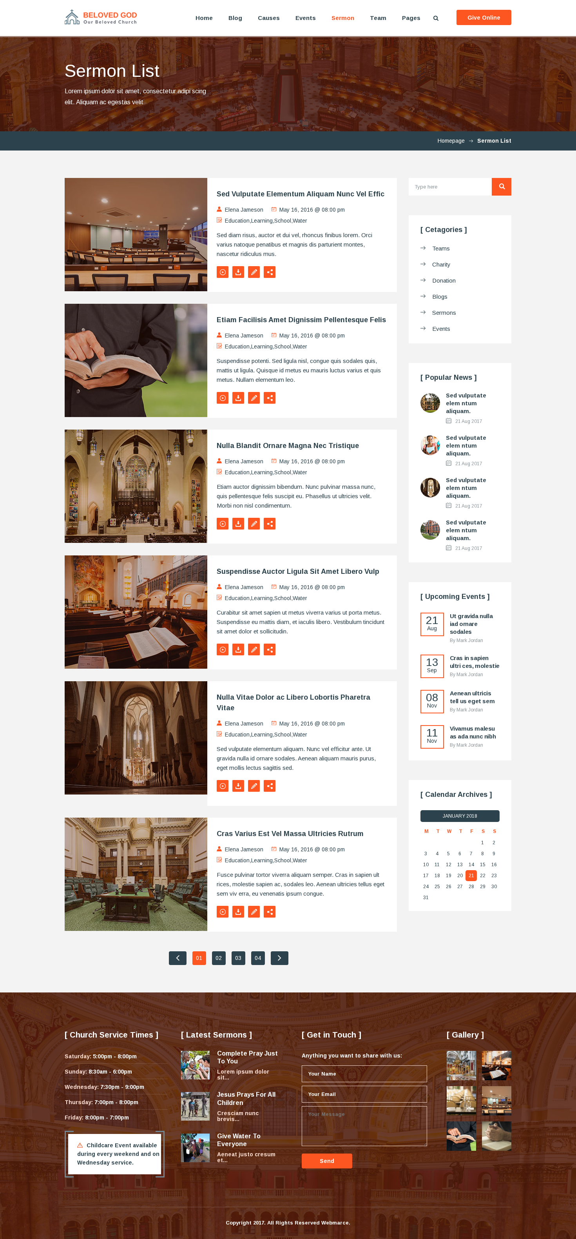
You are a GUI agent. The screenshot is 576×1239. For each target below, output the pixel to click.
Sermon (342, 18)
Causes (269, 18)
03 (238, 958)
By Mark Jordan (466, 640)
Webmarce (335, 1223)
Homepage (451, 141)
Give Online (483, 18)
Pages (411, 18)
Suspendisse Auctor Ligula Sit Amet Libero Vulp (298, 571)
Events (305, 18)
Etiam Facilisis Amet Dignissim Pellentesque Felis (301, 320)
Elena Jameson (244, 210)
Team (378, 18)
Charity (441, 264)
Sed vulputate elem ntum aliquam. (466, 403)
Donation (444, 280)
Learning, (262, 221)
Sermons (444, 313)
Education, (238, 221)
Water (300, 221)
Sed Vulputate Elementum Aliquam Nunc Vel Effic (300, 194)
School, (283, 221)
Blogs (439, 296)
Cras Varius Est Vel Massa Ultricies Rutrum (290, 834)
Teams (441, 248)
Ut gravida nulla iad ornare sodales (471, 624)
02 (219, 958)
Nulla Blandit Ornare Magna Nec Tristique (288, 446)
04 (258, 958)
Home (204, 18)
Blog (235, 18)
